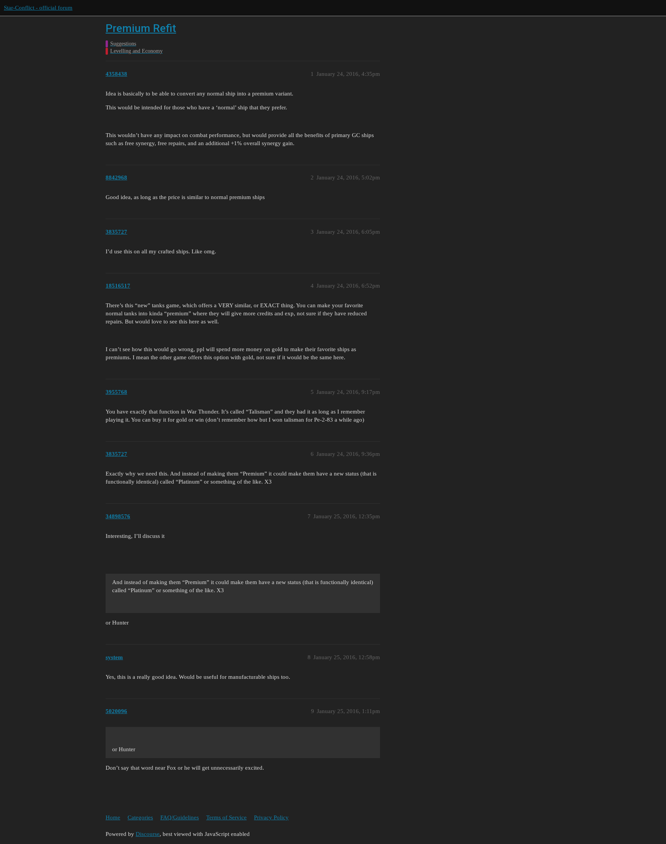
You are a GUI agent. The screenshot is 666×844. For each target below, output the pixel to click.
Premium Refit (141, 28)
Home (113, 817)
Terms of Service (226, 817)
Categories (140, 817)
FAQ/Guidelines (179, 817)
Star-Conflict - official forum (38, 8)
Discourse (148, 834)
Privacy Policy (271, 817)
